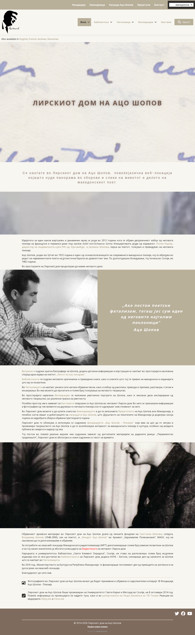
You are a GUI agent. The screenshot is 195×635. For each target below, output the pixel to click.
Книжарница (97, 4)
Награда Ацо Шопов (121, 4)
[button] (88, 22)
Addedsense (101, 631)
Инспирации (145, 22)
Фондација (79, 4)
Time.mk (59, 598)
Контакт (159, 4)
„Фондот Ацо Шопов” (94, 537)
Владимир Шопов (33, 537)
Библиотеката (30, 379)
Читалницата (33, 387)
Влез (83, 22)
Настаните (67, 403)
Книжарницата (86, 411)
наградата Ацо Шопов (82, 414)
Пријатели (143, 4)
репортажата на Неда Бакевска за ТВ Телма (130, 595)
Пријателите (126, 411)
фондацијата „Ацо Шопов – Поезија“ (110, 422)
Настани (166, 22)
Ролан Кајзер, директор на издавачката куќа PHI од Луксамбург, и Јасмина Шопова (97, 245)
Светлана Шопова (151, 534)
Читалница (123, 22)
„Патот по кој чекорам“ (71, 374)
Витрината (28, 371)
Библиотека (101, 22)
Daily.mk (46, 598)
